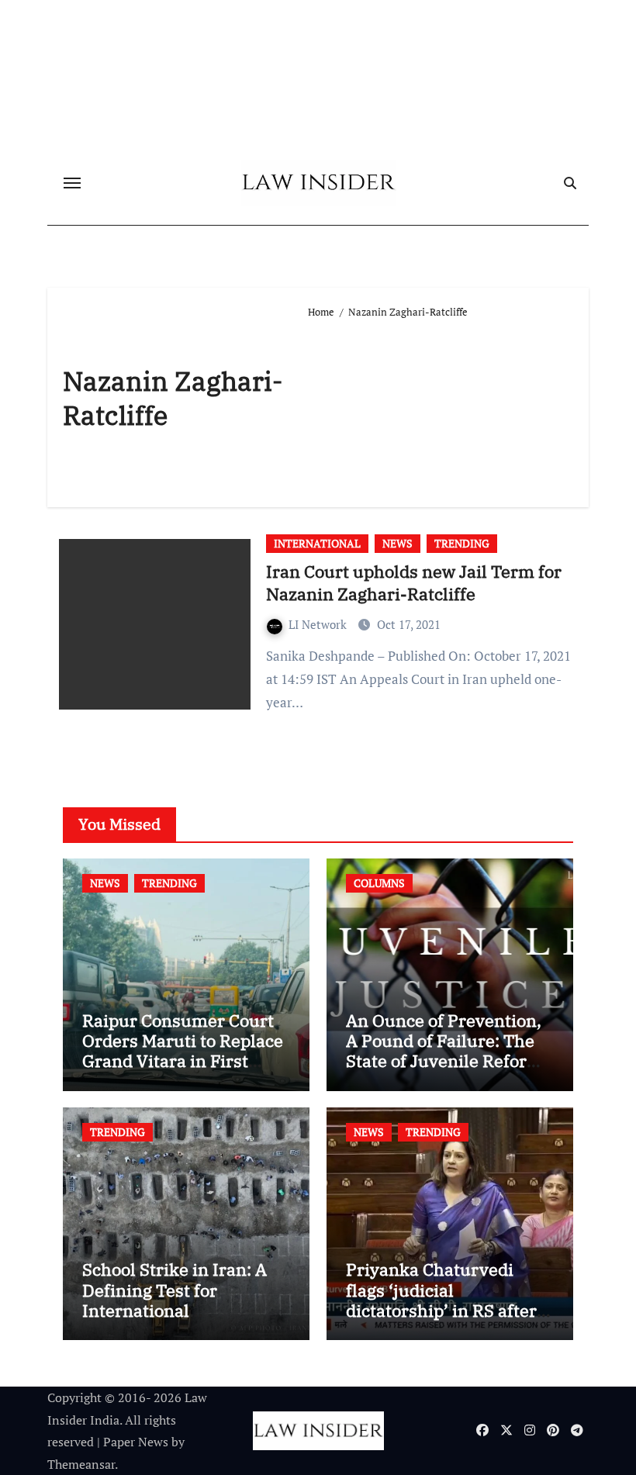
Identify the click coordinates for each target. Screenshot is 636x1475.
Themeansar (81, 1464)
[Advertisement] (440, 406)
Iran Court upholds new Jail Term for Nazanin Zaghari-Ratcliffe (414, 582)
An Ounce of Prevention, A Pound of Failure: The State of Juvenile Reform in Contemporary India (444, 1051)
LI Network (319, 624)
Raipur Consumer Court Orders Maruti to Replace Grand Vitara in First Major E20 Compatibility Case (182, 1061)
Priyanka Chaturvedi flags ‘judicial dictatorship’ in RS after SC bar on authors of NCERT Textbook (441, 1310)
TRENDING (461, 543)
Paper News (135, 1441)
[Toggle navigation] (72, 183)
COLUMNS (379, 883)
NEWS (397, 543)
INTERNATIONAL (317, 543)
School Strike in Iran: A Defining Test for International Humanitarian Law (174, 1300)
